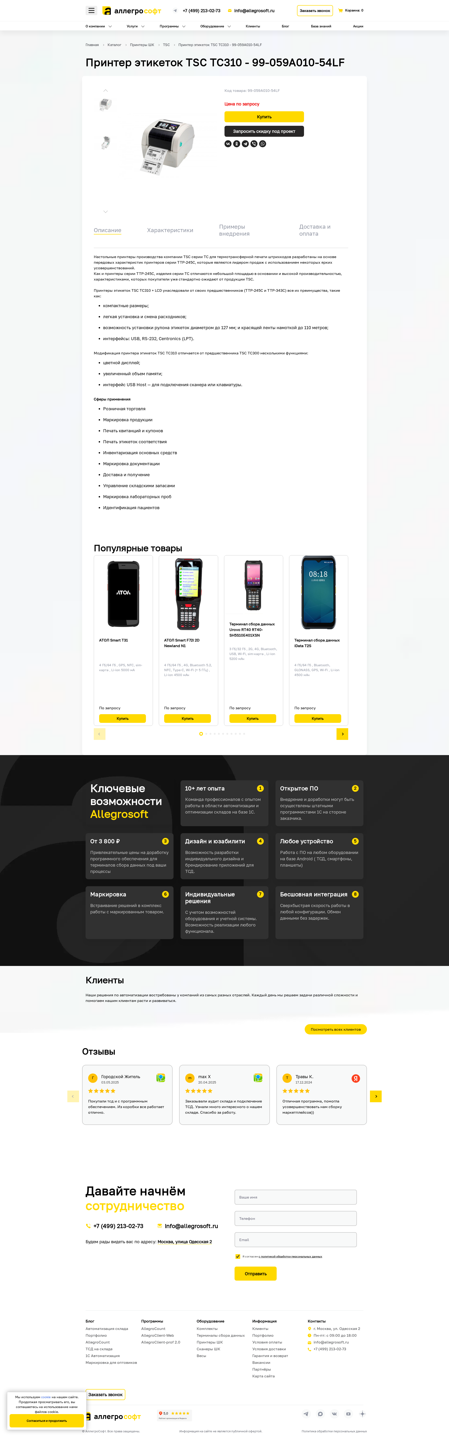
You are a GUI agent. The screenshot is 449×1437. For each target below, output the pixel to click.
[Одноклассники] (236, 143)
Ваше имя (248, 1197)
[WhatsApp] (262, 143)
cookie (46, 1397)
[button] (105, 91)
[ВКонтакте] (228, 143)
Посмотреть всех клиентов (336, 1029)
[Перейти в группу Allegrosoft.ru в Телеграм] (306, 1414)
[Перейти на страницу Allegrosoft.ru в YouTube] (348, 1414)
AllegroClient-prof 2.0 (160, 1342)
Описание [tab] (107, 230)
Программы (169, 26)
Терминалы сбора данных (221, 1335)
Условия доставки (269, 1349)
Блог (285, 26)
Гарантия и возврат (270, 1355)
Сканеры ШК (208, 1349)
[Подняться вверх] (441, 1412)
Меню (91, 10)
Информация (264, 1321)
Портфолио (96, 1335)
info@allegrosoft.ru (254, 10)
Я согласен (282, 1256)
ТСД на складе (99, 1349)
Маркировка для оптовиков (111, 1362)
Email (244, 1239)
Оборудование (212, 26)
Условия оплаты (267, 1342)
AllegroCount (98, 1342)
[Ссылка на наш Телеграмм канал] (175, 9)
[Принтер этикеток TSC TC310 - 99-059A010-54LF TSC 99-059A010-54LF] (167, 146)
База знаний (321, 26)
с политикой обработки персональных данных (290, 1256)
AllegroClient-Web (157, 1335)
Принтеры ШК (210, 1342)
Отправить (256, 1273)
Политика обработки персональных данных (334, 1431)
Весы (201, 1355)
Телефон (247, 1218)
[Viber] (253, 143)
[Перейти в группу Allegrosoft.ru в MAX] (320, 1414)
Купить (264, 116)
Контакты (317, 1321)
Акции (358, 26)
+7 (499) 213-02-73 (202, 10)
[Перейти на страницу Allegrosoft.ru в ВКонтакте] (334, 1414)
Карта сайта (263, 1376)
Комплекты (207, 1328)
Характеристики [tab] (170, 230)
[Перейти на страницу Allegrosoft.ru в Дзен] (362, 1414)
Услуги (132, 26)
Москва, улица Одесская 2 (185, 1241)
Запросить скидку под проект (264, 131)
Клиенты (253, 26)
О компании (95, 26)
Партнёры (261, 1369)
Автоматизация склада (107, 1328)
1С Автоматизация (103, 1355)
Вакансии (261, 1362)
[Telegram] (245, 143)
